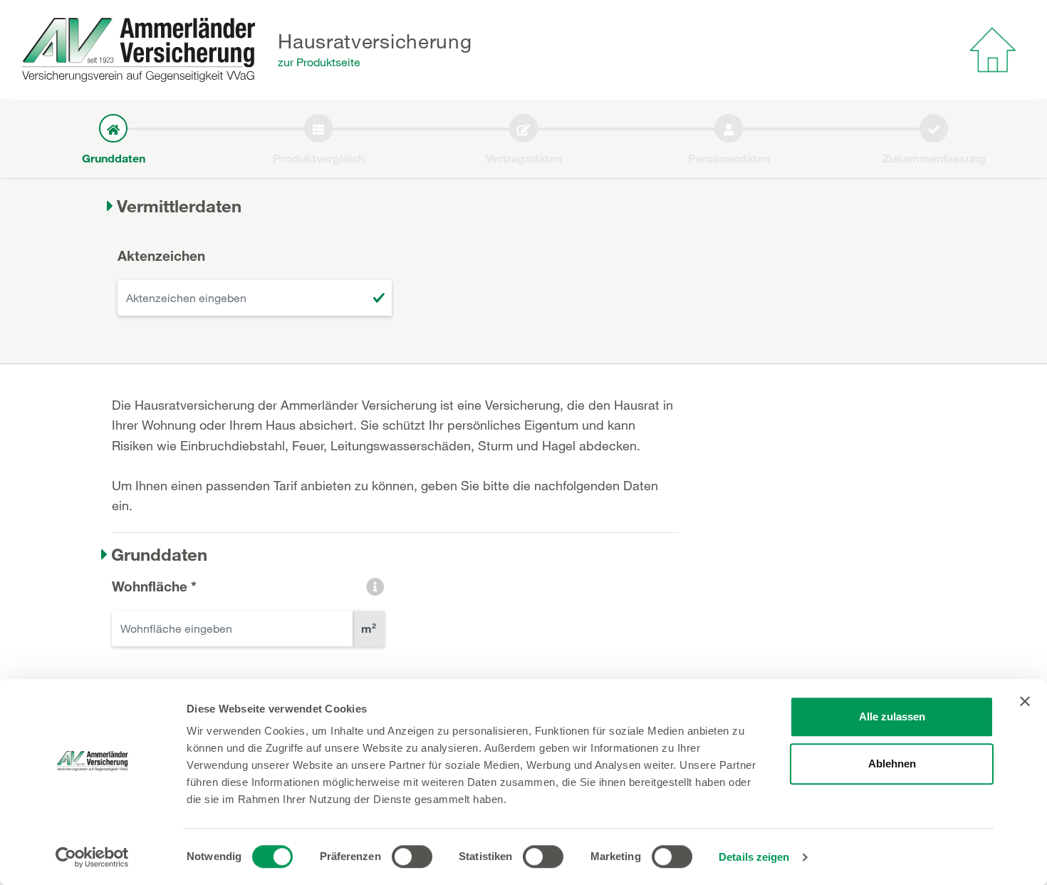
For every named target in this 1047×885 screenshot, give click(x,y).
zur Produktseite (319, 61)
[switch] (412, 856)
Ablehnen (892, 763)
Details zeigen (754, 857)
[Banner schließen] (1025, 701)
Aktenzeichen (161, 255)
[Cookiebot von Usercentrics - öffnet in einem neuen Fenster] (92, 857)
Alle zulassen (892, 716)
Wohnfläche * (154, 586)
